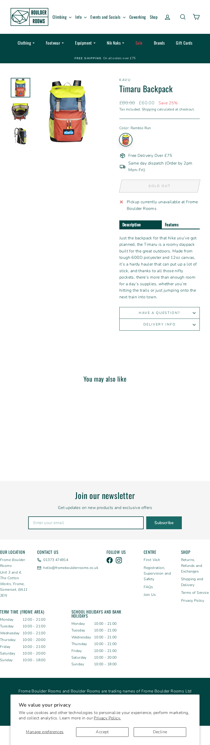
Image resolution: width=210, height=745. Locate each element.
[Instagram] (119, 560)
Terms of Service (195, 592)
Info (79, 17)
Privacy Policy (192, 600)
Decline (160, 732)
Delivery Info (159, 324)
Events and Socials (106, 17)
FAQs (148, 587)
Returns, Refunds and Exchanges (191, 565)
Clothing (24, 43)
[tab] (140, 224)
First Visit (152, 559)
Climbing (60, 17)
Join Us (150, 594)
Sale (139, 43)
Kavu (125, 80)
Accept (102, 732)
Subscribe (164, 523)
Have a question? (159, 313)
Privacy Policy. (107, 718)
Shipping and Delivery (192, 582)
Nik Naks (114, 43)
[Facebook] (110, 560)
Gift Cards (184, 43)
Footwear (53, 43)
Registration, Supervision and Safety (157, 573)
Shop (154, 17)
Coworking (137, 17)
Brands (159, 43)
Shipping (149, 109)
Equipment (83, 43)
